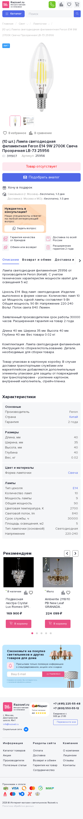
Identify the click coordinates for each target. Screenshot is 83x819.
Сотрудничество (44, 770)
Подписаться (55, 674)
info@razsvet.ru (11, 724)
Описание (10, 260)
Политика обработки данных (18, 806)
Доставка (39, 755)
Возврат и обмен (36, 260)
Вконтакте (26, 729)
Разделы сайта (44, 743)
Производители (13, 760)
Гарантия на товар (45, 765)
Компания (70, 743)
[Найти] (77, 13)
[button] (32, 633)
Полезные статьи (15, 765)
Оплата (38, 750)
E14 (75, 488)
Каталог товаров (14, 750)
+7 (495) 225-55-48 (64, 703)
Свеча (73, 473)
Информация (13, 743)
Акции (7, 755)
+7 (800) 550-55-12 (64, 708)
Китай (73, 417)
